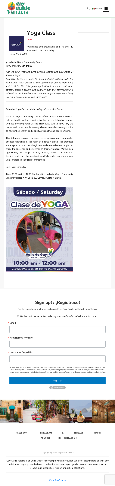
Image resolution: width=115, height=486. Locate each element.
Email (12, 323)
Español (98, 8)
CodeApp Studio (57, 480)
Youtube (45, 438)
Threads (78, 433)
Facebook (21, 433)
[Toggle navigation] (106, 9)
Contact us (70, 438)
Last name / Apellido (20, 352)
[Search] (88, 8)
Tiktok (97, 433)
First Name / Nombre (21, 337)
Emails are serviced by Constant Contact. (90, 372)
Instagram (45, 433)
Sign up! (57, 380)
